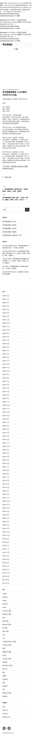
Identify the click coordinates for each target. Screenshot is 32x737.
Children (4, 593)
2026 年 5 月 (5, 306)
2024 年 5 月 (5, 388)
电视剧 (4, 676)
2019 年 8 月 (5, 542)
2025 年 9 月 (5, 333)
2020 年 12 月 (6, 501)
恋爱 (3, 648)
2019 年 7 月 (5, 545)
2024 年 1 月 (5, 402)
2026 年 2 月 (5, 316)
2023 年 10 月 (6, 412)
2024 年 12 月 (6, 364)
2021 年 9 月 (5, 470)
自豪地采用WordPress (8, 733)
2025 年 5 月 (5, 347)
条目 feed (5, 710)
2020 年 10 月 (6, 508)
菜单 (17, 49)
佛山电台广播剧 (6, 614)
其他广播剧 (5, 621)
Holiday (4, 600)
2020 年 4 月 (5, 521)
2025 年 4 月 (5, 350)
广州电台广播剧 (6, 645)
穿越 (3, 682)
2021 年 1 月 (5, 497)
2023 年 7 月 (5, 422)
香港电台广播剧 (8, 177)
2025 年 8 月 (5, 337)
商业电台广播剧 (6, 624)
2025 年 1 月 (5, 361)
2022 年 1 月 (5, 467)
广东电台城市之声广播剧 (9, 641)
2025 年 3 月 (5, 354)
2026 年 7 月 (5, 299)
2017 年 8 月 (5, 580)
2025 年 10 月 (6, 330)
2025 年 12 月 (6, 323)
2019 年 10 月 (6, 535)
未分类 (4, 655)
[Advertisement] (16, 68)
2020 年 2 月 (5, 528)
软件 (3, 689)
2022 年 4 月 (5, 460)
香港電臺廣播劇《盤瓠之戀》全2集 (12, 235)
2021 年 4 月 (5, 487)
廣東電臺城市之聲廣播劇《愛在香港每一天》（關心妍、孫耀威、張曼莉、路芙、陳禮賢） (16, 253)
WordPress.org (6, 717)
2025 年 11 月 (6, 326)
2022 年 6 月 (5, 453)
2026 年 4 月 (5, 309)
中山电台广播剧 (6, 611)
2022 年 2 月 (5, 463)
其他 (3, 617)
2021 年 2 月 (5, 494)
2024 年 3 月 (5, 395)
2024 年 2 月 (5, 398)
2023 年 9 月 (5, 415)
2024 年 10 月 (6, 371)
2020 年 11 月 (6, 504)
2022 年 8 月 (5, 450)
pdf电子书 (5, 604)
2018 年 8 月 (5, 559)
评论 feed (5, 713)
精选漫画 (4, 686)
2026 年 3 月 (5, 313)
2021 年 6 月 (5, 480)
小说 (3, 638)
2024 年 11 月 (6, 367)
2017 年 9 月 (5, 576)
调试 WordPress (18, 9)
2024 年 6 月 (5, 385)
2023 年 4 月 (5, 432)
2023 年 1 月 (5, 443)
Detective (5, 597)
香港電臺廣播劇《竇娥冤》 (9, 232)
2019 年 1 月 (5, 549)
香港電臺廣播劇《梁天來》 (9, 221)
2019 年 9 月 (5, 539)
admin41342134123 (15, 89)
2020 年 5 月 (5, 518)
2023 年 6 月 (5, 426)
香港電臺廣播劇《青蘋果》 (9, 225)
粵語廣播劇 (7, 44)
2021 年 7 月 (5, 477)
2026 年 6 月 (5, 302)
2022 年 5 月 (5, 456)
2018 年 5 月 (5, 563)
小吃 (3, 634)
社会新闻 (4, 679)
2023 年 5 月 (5, 429)
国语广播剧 (5, 631)
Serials (4, 607)
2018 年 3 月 (5, 566)
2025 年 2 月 (5, 357)
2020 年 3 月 (5, 525)
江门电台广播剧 (6, 659)
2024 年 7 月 (5, 381)
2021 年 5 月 (5, 484)
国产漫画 (4, 628)
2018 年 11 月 (6, 552)
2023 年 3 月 (5, 436)
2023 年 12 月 (6, 405)
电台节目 (4, 669)
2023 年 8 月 (5, 419)
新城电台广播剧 (6, 652)
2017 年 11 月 (6, 573)
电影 (3, 672)
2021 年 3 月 (5, 491)
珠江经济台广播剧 (7, 665)
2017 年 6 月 (5, 583)
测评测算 (4, 662)
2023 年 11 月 (6, 409)
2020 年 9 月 (5, 511)
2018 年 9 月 (5, 556)
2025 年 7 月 (5, 340)
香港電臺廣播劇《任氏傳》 (9, 228)
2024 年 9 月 (5, 374)
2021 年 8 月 (5, 474)
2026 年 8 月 (5, 296)
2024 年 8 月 (5, 378)
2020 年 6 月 (5, 515)
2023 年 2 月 (5, 439)
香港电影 (4, 696)
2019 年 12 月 (6, 532)
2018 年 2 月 (5, 569)
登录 (3, 707)
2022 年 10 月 (6, 446)
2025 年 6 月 (5, 343)
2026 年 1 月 (5, 320)
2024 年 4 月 (5, 391)
